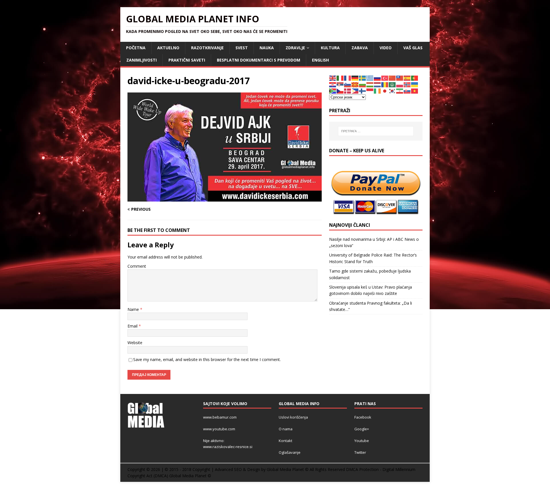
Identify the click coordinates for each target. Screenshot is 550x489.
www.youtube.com (219, 428)
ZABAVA (359, 47)
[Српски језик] (340, 84)
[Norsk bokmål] (407, 84)
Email (133, 326)
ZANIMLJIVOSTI (141, 60)
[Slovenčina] (407, 90)
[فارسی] (400, 90)
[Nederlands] (377, 84)
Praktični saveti (186, 60)
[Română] (385, 84)
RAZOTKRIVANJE (207, 47)
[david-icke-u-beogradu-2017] (224, 198)
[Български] (362, 84)
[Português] (415, 77)
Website (134, 342)
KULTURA (330, 47)
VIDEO (386, 47)
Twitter (360, 452)
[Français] (347, 77)
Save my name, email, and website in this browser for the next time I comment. (207, 359)
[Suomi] (362, 90)
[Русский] (377, 77)
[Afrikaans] (333, 90)
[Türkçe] (385, 77)
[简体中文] (392, 77)
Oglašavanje (289, 452)
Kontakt (285, 440)
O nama (285, 428)
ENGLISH (320, 60)
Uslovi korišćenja (293, 417)
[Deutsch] (355, 77)
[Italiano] (340, 77)
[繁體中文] (400, 77)
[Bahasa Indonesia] (370, 90)
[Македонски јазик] (355, 84)
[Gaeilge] (377, 90)
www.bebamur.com (220, 417)
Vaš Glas (413, 47)
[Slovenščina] (347, 84)
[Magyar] (370, 84)
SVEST (241, 47)
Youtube (361, 440)
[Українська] (415, 84)
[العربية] (392, 84)
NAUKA (267, 47)
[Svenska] (362, 77)
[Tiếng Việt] (415, 90)
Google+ (361, 428)
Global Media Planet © (190, 475)
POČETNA (136, 47)
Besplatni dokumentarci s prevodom (258, 60)
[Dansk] (347, 90)
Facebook (362, 417)
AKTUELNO (168, 47)
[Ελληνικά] (370, 77)
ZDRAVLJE (295, 47)
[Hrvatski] (333, 84)
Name (133, 309)
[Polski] (400, 84)
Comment (136, 266)
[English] (333, 77)
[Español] (407, 77)
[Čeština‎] (340, 90)
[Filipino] (355, 90)
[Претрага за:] (376, 131)
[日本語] (385, 90)
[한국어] (392, 90)
